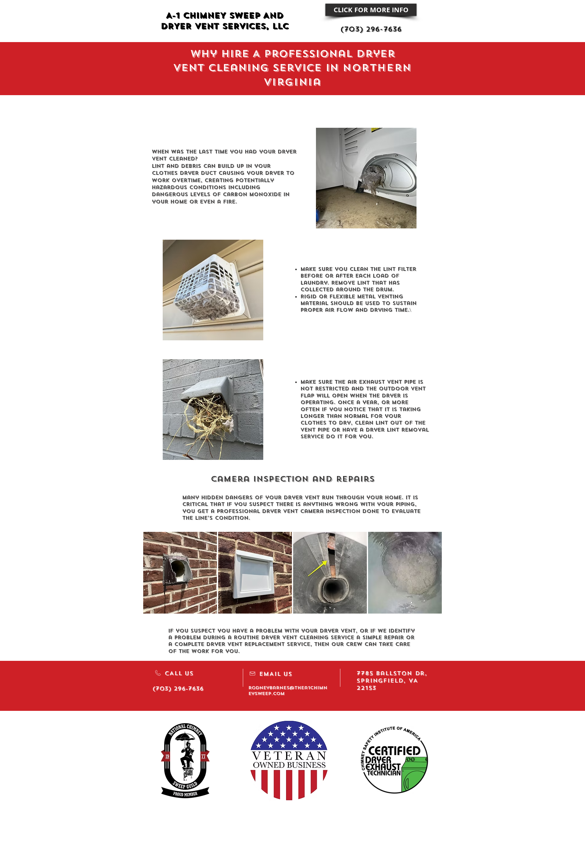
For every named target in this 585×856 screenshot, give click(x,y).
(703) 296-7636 (371, 29)
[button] (180, 573)
